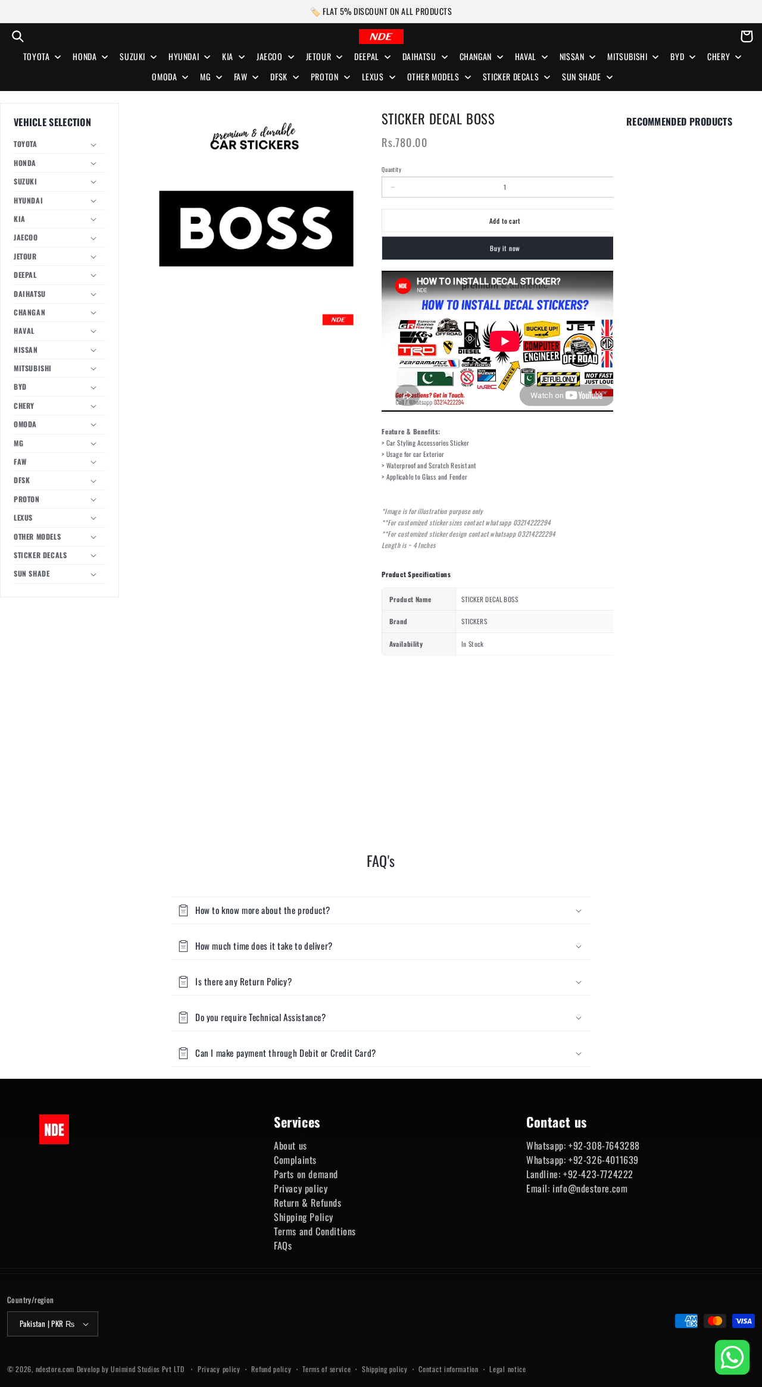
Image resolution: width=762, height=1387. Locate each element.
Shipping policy (385, 1369)
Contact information (448, 1369)
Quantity (391, 169)
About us (290, 1145)
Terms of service (326, 1369)
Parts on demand (306, 1174)
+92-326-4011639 (604, 1160)
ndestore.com (55, 1369)
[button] (18, 36)
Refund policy (271, 1369)
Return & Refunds (308, 1202)
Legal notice (507, 1369)
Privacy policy (300, 1188)
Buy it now (505, 248)
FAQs (283, 1245)
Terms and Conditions (315, 1231)
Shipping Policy (303, 1217)
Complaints (295, 1160)
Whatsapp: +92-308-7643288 (583, 1145)
